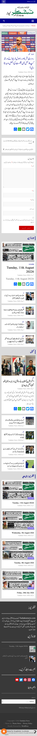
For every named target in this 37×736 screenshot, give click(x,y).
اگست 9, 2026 (21, 426)
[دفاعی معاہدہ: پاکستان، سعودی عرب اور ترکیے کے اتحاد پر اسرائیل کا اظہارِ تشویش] (32, 659)
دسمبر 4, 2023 (31, 72)
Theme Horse (16, 723)
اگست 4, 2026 (31, 565)
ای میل (32, 200)
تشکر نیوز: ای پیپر (28, 476)
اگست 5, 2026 (21, 455)
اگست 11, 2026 (30, 275)
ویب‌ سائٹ (32, 209)
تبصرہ (32, 166)
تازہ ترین (30, 238)
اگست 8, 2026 (21, 440)
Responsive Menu (4, 1)
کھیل (29, 54)
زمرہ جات (33, 697)
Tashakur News (22, 72)
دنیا (23, 293)
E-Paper (31, 264)
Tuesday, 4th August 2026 (24, 563)
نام (33, 191)
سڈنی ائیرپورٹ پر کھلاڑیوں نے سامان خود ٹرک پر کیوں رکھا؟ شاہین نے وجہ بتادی (19, 149)
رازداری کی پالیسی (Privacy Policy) (27, 708)
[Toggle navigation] (32, 21)
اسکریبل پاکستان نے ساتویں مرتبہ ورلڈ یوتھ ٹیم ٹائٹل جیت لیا (18, 383)
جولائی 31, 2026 (20, 469)
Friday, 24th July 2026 (25, 593)
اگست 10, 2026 (20, 301)
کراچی (23, 307)
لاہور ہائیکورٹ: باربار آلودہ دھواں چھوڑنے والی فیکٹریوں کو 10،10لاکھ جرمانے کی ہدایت (17, 142)
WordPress (25, 726)
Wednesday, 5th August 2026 (23, 533)
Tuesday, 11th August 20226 (20, 270)
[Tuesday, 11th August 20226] (32, 649)
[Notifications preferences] (4, 731)
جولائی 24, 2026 (30, 595)
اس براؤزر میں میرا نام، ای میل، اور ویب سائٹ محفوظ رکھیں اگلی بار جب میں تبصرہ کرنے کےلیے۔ (18, 221)
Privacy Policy (27, 723)
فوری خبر (32, 54)
